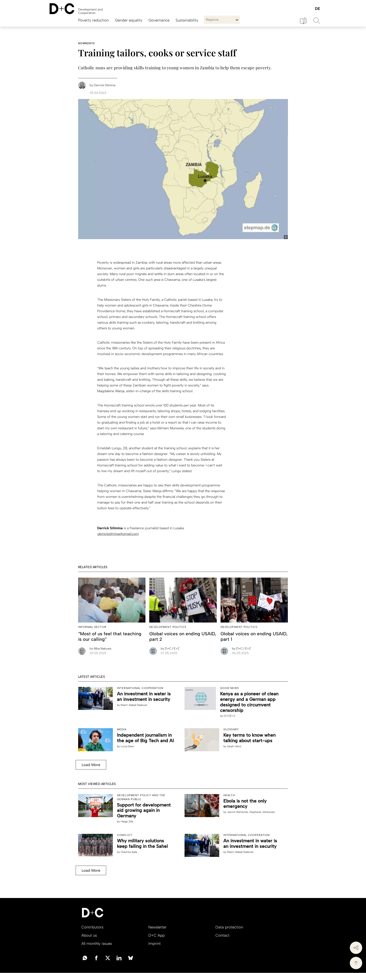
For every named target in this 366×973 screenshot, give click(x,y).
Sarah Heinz (234, 746)
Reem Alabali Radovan (134, 705)
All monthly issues (96, 943)
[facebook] (96, 957)
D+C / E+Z (170, 648)
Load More (91, 764)
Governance (158, 20)
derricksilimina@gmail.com (118, 534)
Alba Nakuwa (100, 648)
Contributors (92, 927)
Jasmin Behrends (237, 812)
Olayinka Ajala (129, 852)
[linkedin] (119, 957)
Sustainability (187, 20)
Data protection (229, 927)
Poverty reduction (93, 20)
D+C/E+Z (229, 716)
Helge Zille (127, 821)
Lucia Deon (127, 746)
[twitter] (107, 957)
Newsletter (157, 927)
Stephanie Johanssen (262, 812)
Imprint (154, 943)
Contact (222, 935)
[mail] (85, 957)
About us (89, 935)
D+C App (156, 935)
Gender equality (128, 20)
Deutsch (317, 8)
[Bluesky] (130, 957)
